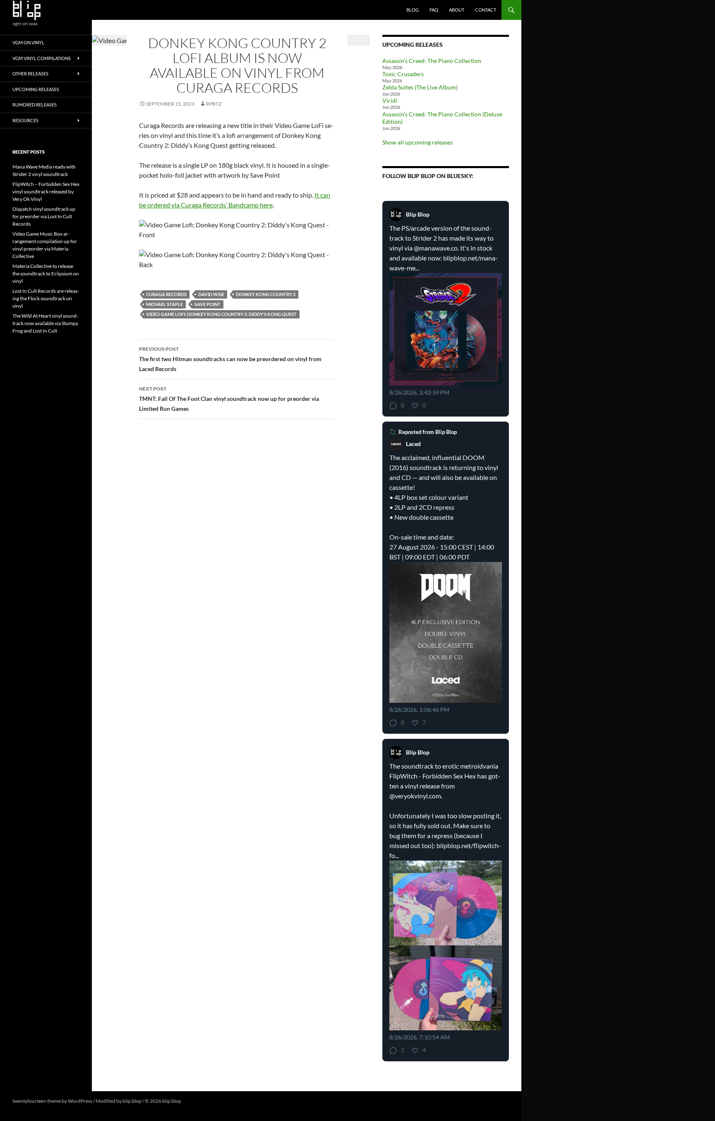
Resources (25, 120)
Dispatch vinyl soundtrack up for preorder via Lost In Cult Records (43, 216)
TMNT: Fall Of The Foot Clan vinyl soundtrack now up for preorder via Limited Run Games (229, 399)
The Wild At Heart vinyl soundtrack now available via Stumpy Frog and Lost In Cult (45, 323)
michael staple (164, 304)
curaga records (166, 294)
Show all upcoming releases (417, 142)
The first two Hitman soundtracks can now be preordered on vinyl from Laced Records (230, 359)
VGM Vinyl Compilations (41, 58)
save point (207, 304)
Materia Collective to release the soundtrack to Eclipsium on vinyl (45, 273)
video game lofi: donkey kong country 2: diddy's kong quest (221, 314)
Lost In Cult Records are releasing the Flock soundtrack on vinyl (45, 298)
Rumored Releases (34, 104)
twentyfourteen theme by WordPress (52, 1101)
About (456, 9)
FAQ (433, 9)
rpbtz (213, 104)
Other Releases (30, 73)
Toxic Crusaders (403, 73)
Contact (485, 9)
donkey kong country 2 (265, 294)
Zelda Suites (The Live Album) (420, 87)
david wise (211, 294)
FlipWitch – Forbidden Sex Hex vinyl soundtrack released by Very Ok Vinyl (45, 191)
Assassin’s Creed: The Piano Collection (431, 60)
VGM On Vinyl (28, 42)
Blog (412, 9)
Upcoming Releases (35, 89)
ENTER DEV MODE (203, 1101)
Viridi (389, 100)
